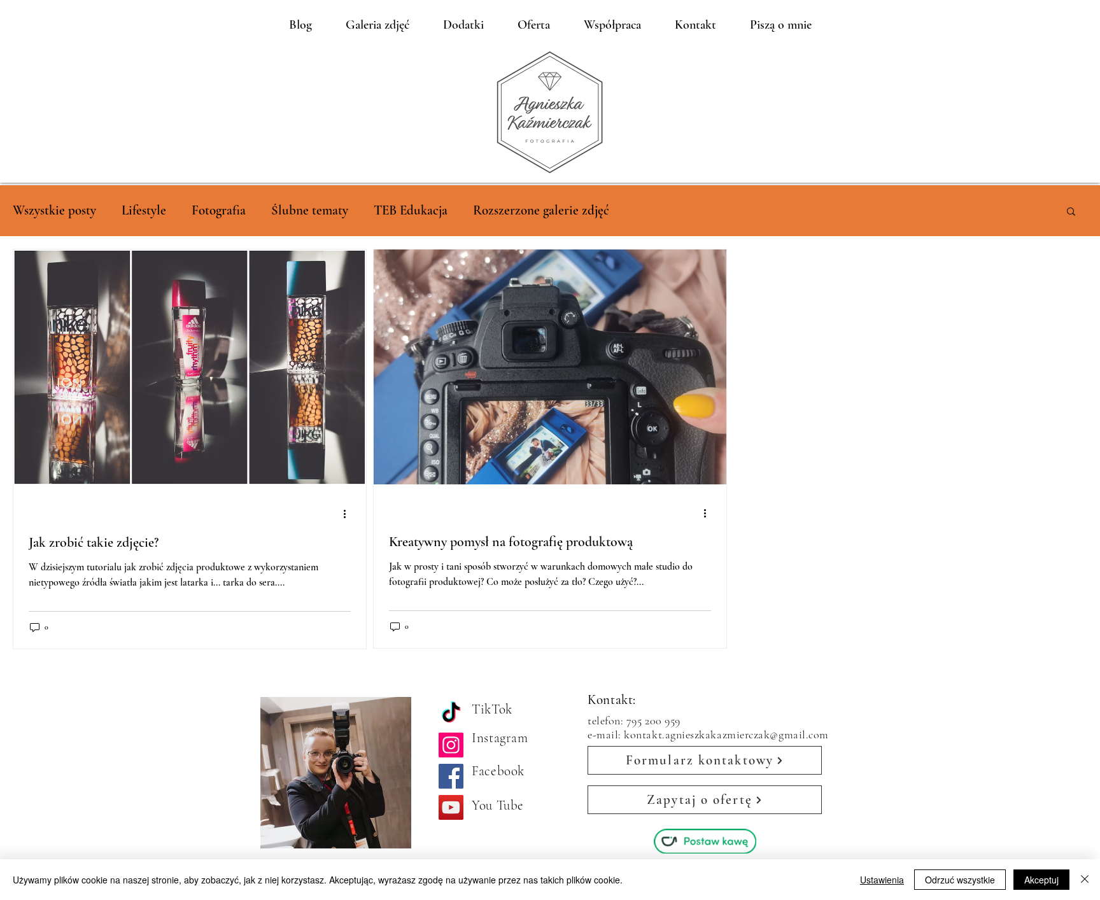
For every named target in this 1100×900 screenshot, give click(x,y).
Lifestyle (144, 210)
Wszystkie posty (54, 210)
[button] (1071, 212)
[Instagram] (451, 745)
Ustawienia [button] (882, 879)
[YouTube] (451, 807)
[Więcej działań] (348, 513)
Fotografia (219, 210)
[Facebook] (451, 776)
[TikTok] (451, 713)
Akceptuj (1041, 879)
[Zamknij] (1084, 879)
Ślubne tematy (309, 210)
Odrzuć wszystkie (960, 879)
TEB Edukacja (411, 210)
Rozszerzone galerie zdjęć (541, 210)
